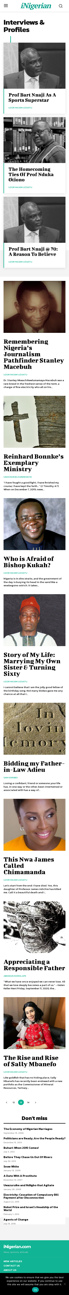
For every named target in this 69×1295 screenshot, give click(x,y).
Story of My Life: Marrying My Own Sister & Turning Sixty (32, 664)
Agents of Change (16, 1219)
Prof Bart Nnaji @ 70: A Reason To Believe (33, 251)
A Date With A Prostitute (20, 1176)
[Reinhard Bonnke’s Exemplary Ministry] (34, 422)
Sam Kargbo (11, 777)
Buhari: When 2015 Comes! (21, 1148)
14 (28, 1102)
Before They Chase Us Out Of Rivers (28, 1157)
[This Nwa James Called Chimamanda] (34, 825)
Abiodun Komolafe (15, 976)
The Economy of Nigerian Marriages (28, 1129)
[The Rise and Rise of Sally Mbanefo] (34, 1023)
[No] (64, 1284)
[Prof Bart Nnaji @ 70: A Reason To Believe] (34, 220)
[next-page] (35, 1102)
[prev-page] (6, 1102)
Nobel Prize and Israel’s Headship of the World (31, 1208)
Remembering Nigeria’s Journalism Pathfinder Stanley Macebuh (34, 354)
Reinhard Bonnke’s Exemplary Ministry (34, 462)
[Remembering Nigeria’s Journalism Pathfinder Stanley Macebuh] (34, 307)
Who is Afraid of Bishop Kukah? (29, 561)
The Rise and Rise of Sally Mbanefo (31, 1060)
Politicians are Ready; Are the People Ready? (34, 1138)
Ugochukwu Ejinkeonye (18, 477)
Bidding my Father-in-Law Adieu (34, 766)
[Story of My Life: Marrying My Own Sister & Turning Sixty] (34, 620)
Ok (35, 1289)
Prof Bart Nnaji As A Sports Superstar (32, 97)
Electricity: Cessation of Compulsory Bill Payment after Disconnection (31, 1196)
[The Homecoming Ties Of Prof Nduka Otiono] (34, 140)
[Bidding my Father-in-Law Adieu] (34, 729)
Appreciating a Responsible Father (34, 964)
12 (14, 1102)
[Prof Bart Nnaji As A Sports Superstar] (34, 66)
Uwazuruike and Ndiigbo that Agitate (29, 1185)
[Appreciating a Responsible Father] (34, 927)
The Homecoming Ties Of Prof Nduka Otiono (31, 174)
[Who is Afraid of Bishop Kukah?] (34, 524)
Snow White (11, 1166)
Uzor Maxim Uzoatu (20, 107)
